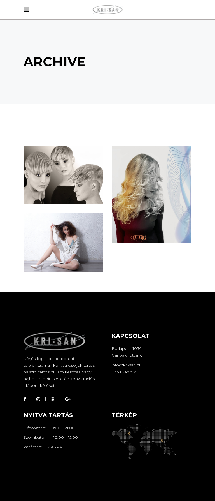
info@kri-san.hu (127, 365)
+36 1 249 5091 (125, 371)
